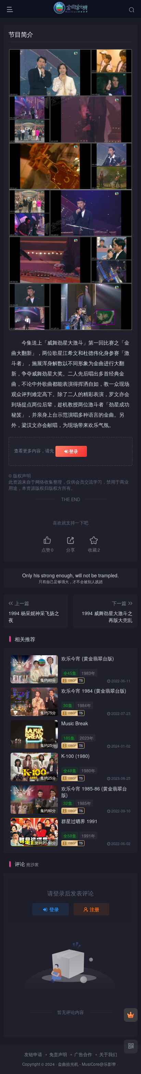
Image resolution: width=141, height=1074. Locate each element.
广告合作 (83, 1054)
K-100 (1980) (75, 755)
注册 (94, 909)
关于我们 (108, 1054)
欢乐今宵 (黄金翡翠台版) (87, 658)
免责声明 (58, 1054)
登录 (73, 451)
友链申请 (33, 1054)
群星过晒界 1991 (79, 821)
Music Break (74, 723)
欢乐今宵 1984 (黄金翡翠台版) (93, 690)
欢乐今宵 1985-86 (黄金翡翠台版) (94, 792)
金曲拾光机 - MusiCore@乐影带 (87, 1064)
